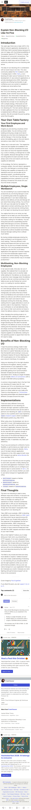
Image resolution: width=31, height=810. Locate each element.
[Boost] (24, 807)
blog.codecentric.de (18, 22)
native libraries (22, 455)
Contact (4, 794)
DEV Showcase (19, 791)
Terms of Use (24, 796)
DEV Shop (23, 794)
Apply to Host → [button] (7, 671)
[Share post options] (28, 807)
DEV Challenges (12, 787)
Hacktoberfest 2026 (7, 766)
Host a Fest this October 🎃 (14, 658)
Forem (7, 798)
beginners (5, 38)
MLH (28, 794)
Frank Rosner (9, 19)
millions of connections (18, 377)
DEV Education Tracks (7, 789)
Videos (24, 787)
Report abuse (21, 632)
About (25, 791)
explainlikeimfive (21, 36)
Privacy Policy (16, 796)
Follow (15, 685)
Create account (24, 2)
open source (15, 798)
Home (5, 787)
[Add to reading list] (18, 807)
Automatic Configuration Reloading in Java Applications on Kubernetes (13, 721)
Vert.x (24, 469)
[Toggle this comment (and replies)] (2, 610)
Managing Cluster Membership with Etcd (12, 728)
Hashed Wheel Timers (10, 714)
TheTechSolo (23, 392)
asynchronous (10, 36)
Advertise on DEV (24, 789)
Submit (7, 601)
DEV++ (19, 787)
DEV (7, 800)
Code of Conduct (11, 632)
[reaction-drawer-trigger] (4, 807)
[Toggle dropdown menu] (28, 606)
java (3, 36)
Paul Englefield (16, 580)
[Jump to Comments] (11, 807)
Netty (19, 74)
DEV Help (16, 789)
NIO (16, 72)
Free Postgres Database (13, 794)
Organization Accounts (8, 791)
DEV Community (7, 782)
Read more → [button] (6, 775)
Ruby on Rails (15, 801)
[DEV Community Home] (6, 2)
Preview (14, 601)
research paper (11, 416)
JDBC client (25, 515)
